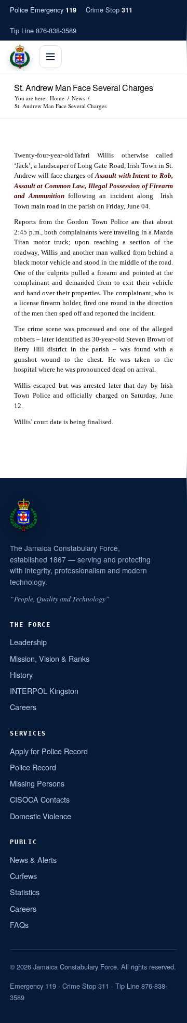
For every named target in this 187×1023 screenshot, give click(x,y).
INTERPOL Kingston (44, 690)
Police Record (33, 767)
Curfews (23, 875)
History (21, 674)
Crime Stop (109, 10)
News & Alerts (33, 859)
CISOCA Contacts (40, 799)
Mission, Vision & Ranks (49, 658)
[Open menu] (50, 56)
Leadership (28, 641)
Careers (23, 706)
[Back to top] (166, 1011)
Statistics (24, 891)
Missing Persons (37, 783)
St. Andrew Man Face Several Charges (83, 88)
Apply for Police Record (49, 750)
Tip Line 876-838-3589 (43, 30)
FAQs (19, 924)
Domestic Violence (40, 815)
